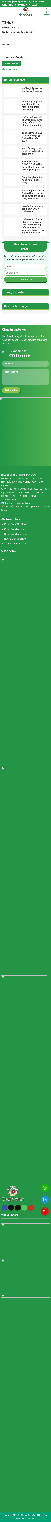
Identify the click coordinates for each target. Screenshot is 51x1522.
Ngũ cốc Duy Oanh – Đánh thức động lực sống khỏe (32, 151)
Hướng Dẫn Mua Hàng (15, 539)
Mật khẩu (7, 44)
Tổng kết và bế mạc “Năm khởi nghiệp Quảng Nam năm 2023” (32, 137)
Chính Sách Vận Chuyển (16, 524)
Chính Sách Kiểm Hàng (15, 534)
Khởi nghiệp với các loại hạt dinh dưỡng (32, 89)
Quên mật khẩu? (10, 69)
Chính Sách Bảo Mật (14, 529)
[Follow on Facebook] (5, 1208)
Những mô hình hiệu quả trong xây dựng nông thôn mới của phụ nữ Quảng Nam (32, 121)
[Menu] (4, 12)
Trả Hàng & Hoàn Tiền (15, 543)
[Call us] (24, 1208)
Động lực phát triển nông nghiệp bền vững (32, 180)
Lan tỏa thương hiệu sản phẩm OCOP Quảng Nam (32, 209)
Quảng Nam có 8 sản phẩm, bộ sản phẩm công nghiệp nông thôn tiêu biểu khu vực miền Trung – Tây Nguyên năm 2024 (33, 226)
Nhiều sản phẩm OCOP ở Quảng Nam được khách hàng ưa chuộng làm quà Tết (33, 166)
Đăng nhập (12, 63)
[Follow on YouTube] (31, 1208)
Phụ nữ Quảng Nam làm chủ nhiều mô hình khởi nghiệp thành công (32, 105)
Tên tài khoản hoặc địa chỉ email (17, 32)
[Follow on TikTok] (11, 1208)
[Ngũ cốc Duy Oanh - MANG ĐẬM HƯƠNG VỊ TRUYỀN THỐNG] (25, 12)
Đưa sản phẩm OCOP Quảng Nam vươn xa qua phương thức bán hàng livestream (33, 194)
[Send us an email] (18, 1208)
